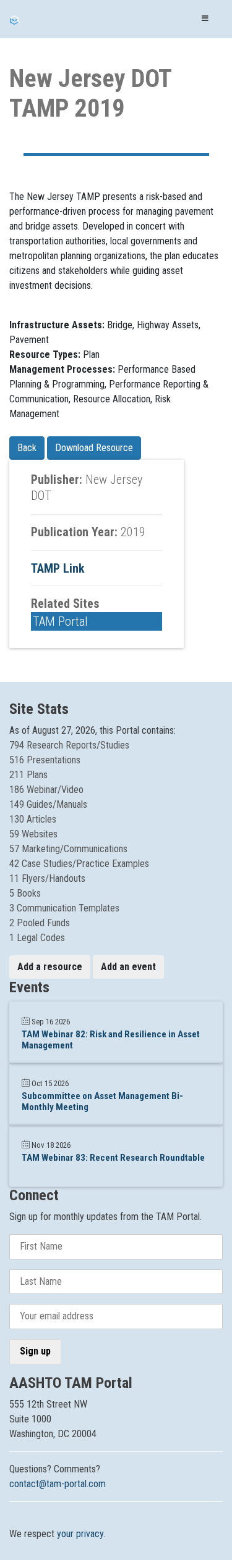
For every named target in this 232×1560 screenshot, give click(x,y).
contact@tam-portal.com (57, 1484)
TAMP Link (58, 568)
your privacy (80, 1534)
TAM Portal (60, 621)
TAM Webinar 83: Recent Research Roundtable (113, 1157)
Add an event (128, 967)
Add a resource (49, 967)
